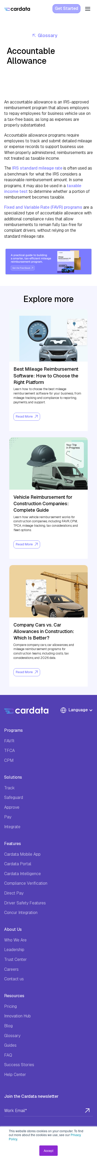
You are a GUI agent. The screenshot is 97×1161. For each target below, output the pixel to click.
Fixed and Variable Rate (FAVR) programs (43, 207)
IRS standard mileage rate (37, 168)
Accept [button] (48, 1150)
